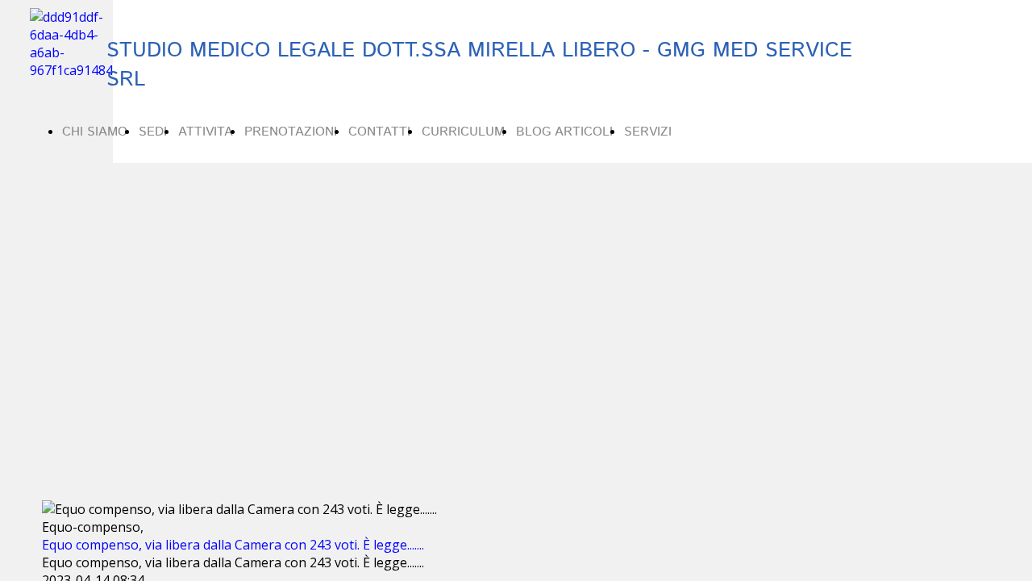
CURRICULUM (463, 132)
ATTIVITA (205, 132)
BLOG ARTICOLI (564, 132)
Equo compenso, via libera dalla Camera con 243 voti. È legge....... (233, 545)
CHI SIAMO (94, 132)
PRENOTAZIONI (290, 132)
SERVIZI (648, 132)
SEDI (153, 132)
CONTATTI (379, 132)
